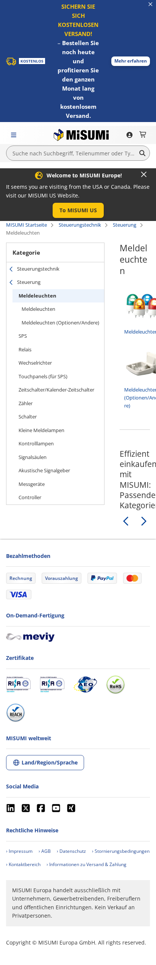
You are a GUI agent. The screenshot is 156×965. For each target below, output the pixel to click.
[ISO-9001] (18, 684)
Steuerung (124, 224)
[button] (130, 61)
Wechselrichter (35, 362)
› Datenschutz (71, 851)
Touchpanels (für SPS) (43, 376)
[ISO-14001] (52, 684)
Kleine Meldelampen (41, 430)
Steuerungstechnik (80, 224)
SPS (23, 335)
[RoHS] (115, 684)
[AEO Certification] (85, 684)
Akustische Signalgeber (44, 470)
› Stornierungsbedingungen (121, 851)
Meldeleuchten (37, 295)
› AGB (45, 851)
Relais (25, 349)
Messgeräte (32, 484)
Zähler (26, 403)
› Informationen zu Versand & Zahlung (86, 864)
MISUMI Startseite (26, 224)
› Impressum (19, 851)
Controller (30, 497)
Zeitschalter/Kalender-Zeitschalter (56, 389)
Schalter (28, 416)
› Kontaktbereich (23, 864)
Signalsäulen (33, 457)
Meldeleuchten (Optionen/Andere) (60, 322)
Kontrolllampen (36, 443)
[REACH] (15, 712)
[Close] (144, 174)
